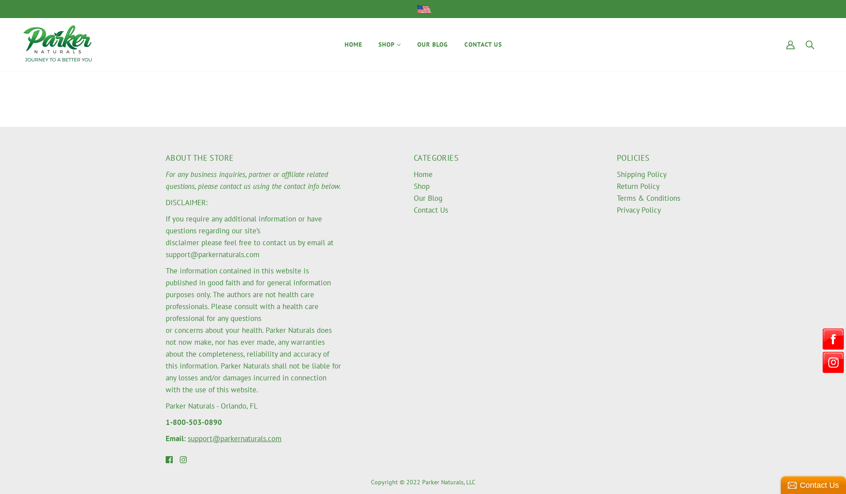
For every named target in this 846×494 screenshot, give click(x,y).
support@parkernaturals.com (235, 438)
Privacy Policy (639, 210)
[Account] (790, 44)
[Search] (809, 44)
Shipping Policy (642, 174)
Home (423, 174)
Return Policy (638, 186)
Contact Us (431, 210)
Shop (422, 186)
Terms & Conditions (648, 198)
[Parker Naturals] (57, 44)
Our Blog (428, 198)
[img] (169, 459)
